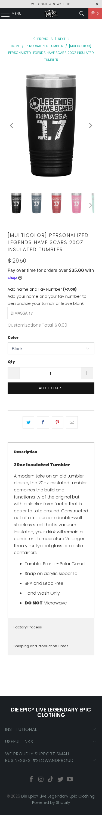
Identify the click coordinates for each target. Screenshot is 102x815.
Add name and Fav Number (42, 289)
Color (13, 337)
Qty (11, 361)
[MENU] (2, 13)
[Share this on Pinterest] (57, 422)
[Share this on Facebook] (43, 422)
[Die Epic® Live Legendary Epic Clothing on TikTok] (51, 780)
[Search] (82, 13)
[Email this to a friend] (72, 422)
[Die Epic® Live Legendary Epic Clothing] (51, 13)
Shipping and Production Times (41, 646)
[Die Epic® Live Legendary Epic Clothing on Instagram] (41, 780)
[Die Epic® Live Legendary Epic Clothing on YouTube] (70, 780)
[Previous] (11, 125)
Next (62, 39)
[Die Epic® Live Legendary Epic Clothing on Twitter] (60, 780)
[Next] (90, 125)
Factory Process (28, 627)
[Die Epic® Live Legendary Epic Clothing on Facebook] (31, 780)
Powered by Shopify (51, 802)
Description (25, 452)
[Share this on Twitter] (28, 422)
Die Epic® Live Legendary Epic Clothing (58, 796)
